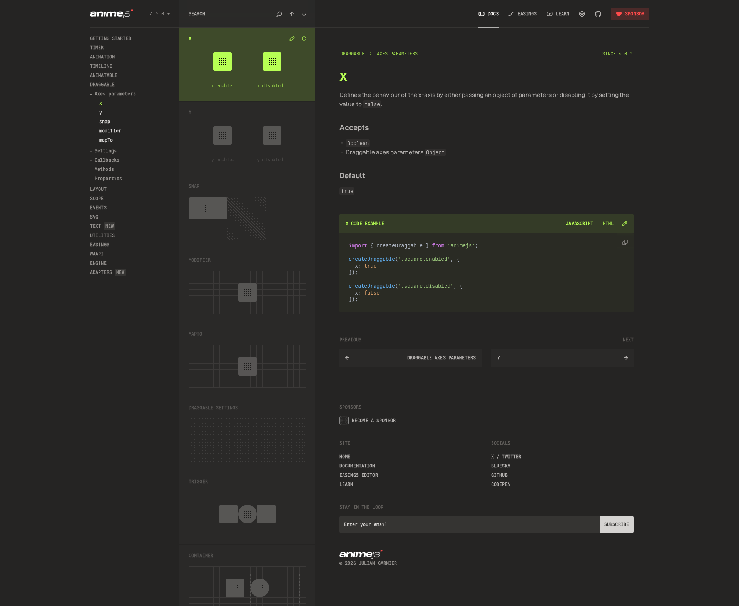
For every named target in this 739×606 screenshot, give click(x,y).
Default (352, 175)
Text (102, 226)
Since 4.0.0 (617, 54)
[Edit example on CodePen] (624, 223)
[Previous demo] (292, 13)
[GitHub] (598, 13)
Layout (98, 189)
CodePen (500, 484)
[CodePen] (582, 13)
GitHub (499, 475)
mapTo (106, 140)
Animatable (103, 75)
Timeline (101, 66)
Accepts (354, 127)
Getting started (110, 38)
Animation (102, 57)
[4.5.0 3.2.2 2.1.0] (152, 14)
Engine (98, 263)
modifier (110, 131)
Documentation (357, 466)
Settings (106, 151)
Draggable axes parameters (384, 152)
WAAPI (97, 254)
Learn (346, 484)
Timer (97, 47)
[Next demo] (304, 13)
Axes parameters (115, 94)
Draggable (102, 84)
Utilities (102, 235)
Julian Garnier (378, 563)
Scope (97, 198)
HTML (608, 223)
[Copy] (625, 242)
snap (104, 121)
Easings (99, 244)
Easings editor (358, 475)
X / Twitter (506, 456)
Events (98, 207)
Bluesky (500, 466)
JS (579, 223)
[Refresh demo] (304, 38)
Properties (108, 178)
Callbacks (107, 160)
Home (344, 456)
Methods (104, 169)
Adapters (107, 272)
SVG (94, 217)
